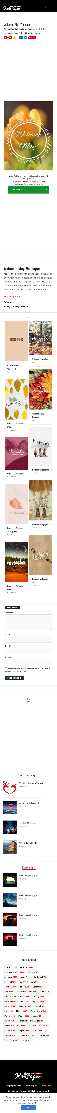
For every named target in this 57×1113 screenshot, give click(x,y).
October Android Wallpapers (14, 367)
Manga (21, 1011)
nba (21, 1026)
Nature (9, 1026)
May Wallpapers (12, 296)
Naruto (9, 1021)
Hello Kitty (10, 1001)
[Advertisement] (28, 71)
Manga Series (38, 1011)
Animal (33, 972)
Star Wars (10, 1035)
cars (34, 982)
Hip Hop (38, 1001)
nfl (32, 1026)
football (10, 997)
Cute (8, 992)
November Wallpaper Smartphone (15, 529)
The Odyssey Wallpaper (28, 875)
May (8, 306)
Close (28, 1107)
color (24, 987)
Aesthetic (10, 967)
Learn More (33, 1103)
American (26, 967)
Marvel (9, 1016)
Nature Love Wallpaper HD (29, 803)
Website (8, 657)
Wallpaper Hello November (38, 415)
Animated (10, 977)
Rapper (9, 1031)
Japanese (25, 1006)
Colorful (39, 987)
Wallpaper (31, 1085)
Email (8, 645)
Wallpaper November (40, 358)
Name (8, 634)
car (24, 982)
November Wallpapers (40, 469)
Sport (37, 1031)
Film (45, 992)
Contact (46, 1085)
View (27, 1040)
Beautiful (10, 982)
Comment (10, 612)
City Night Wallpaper (27, 822)
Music (37, 1016)
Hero (24, 1001)
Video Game (11, 1040)
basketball (40, 977)
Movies (23, 1016)
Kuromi (40, 1006)
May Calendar (22, 306)
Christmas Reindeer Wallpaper (31, 783)
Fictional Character (27, 992)
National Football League (31, 1021)
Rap (43, 1026)
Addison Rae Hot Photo (28, 842)
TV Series (43, 1035)
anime (26, 977)
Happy (39, 997)
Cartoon (10, 987)
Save (33, 38)
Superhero (27, 1035)
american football (14, 972)
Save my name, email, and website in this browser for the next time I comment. (27, 670)
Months (10, 302)
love (8, 1011)
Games (24, 997)
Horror (9, 1006)
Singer (24, 1031)
